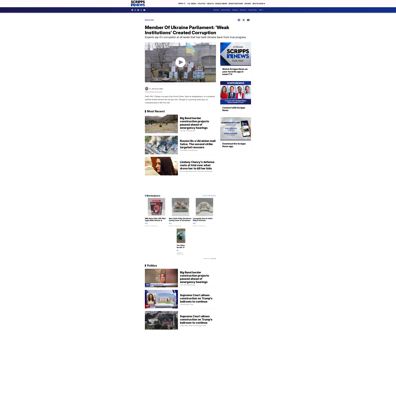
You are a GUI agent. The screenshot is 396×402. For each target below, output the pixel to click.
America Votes (225, 10)
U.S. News (191, 4)
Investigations (236, 4)
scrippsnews (132, 10)
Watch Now (258, 4)
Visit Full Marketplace (209, 195)
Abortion (216, 10)
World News (221, 4)
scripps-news (138, 10)
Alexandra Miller (157, 89)
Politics (202, 4)
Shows (247, 4)
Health (210, 4)
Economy (243, 10)
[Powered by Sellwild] (213, 258)
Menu (181, 3)
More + (261, 10)
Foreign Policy (252, 10)
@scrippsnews (144, 10)
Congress (235, 10)
